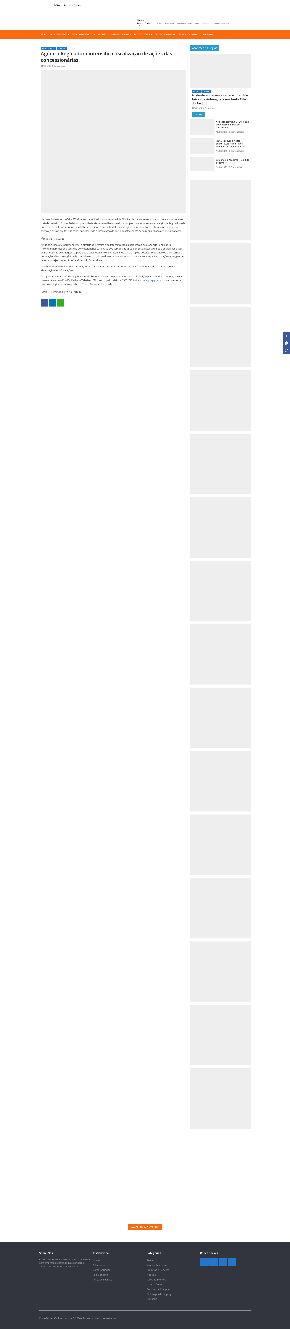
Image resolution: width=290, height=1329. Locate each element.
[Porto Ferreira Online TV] (144, 23)
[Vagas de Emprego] (220, 527)
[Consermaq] (220, 845)
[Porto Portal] (220, 781)
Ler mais (198, 114)
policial (206, 91)
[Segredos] (220, 273)
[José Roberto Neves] (220, 718)
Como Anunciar (184, 23)
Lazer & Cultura (142, 34)
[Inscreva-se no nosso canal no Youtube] (248, 23)
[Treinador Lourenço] (220, 1035)
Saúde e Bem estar (58, 34)
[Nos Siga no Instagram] (238, 23)
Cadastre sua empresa (145, 1226)
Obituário (208, 34)
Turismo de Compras (165, 34)
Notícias (102, 34)
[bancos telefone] (220, 337)
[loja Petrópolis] (220, 971)
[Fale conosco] (220, 400)
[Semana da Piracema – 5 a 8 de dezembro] (202, 164)
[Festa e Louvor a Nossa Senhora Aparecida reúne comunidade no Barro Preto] (202, 146)
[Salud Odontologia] (220, 908)
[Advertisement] (145, 1168)
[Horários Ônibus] (220, 591)
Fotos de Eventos (220, 23)
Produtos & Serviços (82, 34)
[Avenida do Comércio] (220, 1098)
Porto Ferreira (48, 48)
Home (159, 23)
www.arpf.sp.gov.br (150, 280)
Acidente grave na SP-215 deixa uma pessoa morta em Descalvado (232, 124)
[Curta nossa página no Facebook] (243, 23)
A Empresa (169, 23)
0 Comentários (58, 66)
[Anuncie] (220, 654)
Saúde (44, 34)
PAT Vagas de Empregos (189, 34)
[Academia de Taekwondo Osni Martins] (220, 464)
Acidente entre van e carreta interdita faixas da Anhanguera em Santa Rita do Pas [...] (220, 99)
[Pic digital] (220, 210)
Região (196, 91)
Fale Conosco (202, 23)
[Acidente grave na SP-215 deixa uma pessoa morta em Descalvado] (202, 127)
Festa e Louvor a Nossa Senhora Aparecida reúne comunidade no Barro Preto (230, 143)
